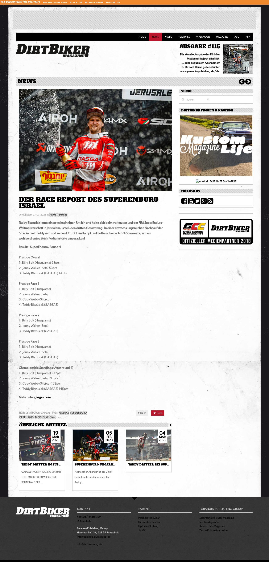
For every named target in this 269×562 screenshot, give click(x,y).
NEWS (52, 214)
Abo (237, 36)
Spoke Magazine (209, 522)
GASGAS (64, 412)
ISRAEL (22, 417)
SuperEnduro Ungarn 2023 (98, 465)
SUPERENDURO (78, 412)
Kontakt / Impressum (89, 516)
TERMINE (62, 214)
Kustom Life (113, 2)
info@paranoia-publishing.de (94, 536)
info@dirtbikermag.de (90, 544)
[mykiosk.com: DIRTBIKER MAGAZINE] (216, 181)
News (155, 36)
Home (142, 36)
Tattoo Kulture (94, 2)
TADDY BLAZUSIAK (45, 417)
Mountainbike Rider (55, 2)
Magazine (222, 36)
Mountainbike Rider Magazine (216, 517)
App (248, 36)
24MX (142, 530)
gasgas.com (42, 397)
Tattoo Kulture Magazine (213, 530)
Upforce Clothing (148, 526)
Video (168, 36)
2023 (31, 417)
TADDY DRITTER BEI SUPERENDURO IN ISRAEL (165, 465)
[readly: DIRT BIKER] (216, 146)
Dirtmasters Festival (149, 522)
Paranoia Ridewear (149, 517)
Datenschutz (84, 520)
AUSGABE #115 (199, 46)
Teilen (143, 412)
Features (184, 36)
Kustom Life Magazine (212, 526)
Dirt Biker (76, 2)
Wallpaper (203, 36)
